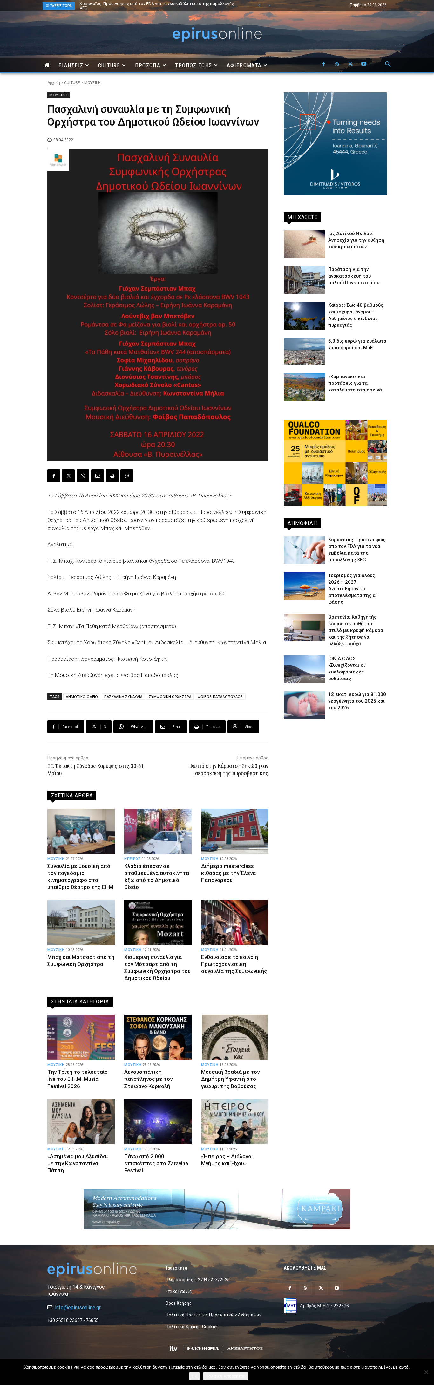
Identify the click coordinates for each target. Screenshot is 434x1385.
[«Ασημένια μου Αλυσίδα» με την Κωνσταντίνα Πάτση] (81, 1121)
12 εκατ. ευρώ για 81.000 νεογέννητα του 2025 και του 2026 (357, 701)
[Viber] (126, 475)
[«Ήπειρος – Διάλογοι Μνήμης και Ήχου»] (234, 1121)
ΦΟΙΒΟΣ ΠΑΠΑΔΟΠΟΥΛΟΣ (220, 696)
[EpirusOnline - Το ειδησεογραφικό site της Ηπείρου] (217, 34)
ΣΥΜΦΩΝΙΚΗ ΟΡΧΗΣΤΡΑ (170, 696)
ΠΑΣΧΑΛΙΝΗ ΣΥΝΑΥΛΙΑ (123, 696)
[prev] (259, 6)
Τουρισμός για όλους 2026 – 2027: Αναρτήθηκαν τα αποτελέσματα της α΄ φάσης (155, 3)
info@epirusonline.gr (78, 1307)
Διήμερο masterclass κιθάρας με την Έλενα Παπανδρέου (228, 873)
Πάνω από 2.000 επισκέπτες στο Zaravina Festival (156, 1163)
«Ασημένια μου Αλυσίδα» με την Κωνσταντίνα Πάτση (78, 1163)
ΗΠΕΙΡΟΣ (132, 859)
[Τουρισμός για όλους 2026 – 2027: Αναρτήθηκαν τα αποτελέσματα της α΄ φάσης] (304, 586)
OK (194, 1376)
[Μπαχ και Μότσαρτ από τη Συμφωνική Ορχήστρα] (81, 922)
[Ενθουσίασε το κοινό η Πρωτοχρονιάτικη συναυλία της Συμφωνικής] (234, 922)
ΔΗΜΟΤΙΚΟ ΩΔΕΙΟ (82, 696)
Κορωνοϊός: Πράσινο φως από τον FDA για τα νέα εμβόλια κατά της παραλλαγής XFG (150, 5)
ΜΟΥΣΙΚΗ (92, 83)
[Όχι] (426, 1372)
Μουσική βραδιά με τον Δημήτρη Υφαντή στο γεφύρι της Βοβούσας (230, 1079)
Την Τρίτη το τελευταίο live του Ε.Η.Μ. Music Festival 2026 (77, 1079)
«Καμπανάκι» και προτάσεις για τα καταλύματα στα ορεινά (355, 383)
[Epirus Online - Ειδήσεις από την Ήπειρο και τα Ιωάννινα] (98, 1269)
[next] (269, 6)
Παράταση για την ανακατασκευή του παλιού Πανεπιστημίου (353, 276)
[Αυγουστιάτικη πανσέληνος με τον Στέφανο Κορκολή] (158, 1037)
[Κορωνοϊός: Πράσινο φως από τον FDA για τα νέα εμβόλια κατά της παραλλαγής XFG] (304, 550)
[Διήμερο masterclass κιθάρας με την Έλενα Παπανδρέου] (234, 831)
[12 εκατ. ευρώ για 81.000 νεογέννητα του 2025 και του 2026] (304, 705)
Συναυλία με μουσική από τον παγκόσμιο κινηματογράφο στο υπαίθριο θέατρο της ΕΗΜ (80, 876)
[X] (350, 64)
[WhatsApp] (83, 475)
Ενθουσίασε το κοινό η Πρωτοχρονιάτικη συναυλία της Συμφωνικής (234, 964)
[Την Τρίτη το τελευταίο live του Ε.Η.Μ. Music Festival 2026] (81, 1037)
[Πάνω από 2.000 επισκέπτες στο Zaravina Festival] (158, 1121)
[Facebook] (324, 64)
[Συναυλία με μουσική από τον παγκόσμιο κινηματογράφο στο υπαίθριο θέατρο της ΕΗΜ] (81, 831)
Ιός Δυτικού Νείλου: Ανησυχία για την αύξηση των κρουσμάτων (356, 240)
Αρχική (53, 83)
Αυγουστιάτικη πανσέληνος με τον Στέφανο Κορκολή (148, 1079)
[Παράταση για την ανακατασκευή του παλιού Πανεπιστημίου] (304, 280)
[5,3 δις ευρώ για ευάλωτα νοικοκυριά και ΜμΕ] (304, 351)
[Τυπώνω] (112, 475)
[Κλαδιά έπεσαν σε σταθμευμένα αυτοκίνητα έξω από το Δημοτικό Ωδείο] (158, 831)
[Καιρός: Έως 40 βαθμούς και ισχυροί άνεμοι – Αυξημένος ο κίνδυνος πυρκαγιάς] (304, 316)
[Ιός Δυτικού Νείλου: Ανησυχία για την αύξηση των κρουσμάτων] (304, 244)
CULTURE (72, 83)
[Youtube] (364, 64)
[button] (388, 64)
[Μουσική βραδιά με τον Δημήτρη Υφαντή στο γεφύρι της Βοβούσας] (234, 1037)
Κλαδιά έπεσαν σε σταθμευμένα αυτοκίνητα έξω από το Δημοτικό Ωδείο (156, 876)
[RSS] (337, 64)
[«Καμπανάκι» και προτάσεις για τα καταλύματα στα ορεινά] (304, 387)
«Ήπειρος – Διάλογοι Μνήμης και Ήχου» (227, 1159)
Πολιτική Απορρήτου (226, 1376)
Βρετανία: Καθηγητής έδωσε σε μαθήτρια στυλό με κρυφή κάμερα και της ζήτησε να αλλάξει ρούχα (355, 630)
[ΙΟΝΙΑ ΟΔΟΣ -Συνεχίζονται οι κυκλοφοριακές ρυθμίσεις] (304, 669)
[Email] (97, 475)
